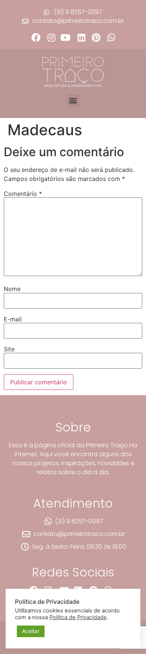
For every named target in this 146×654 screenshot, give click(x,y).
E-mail (13, 319)
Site (9, 349)
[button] (73, 100)
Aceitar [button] (30, 631)
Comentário (23, 194)
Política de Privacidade (78, 617)
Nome (12, 289)
